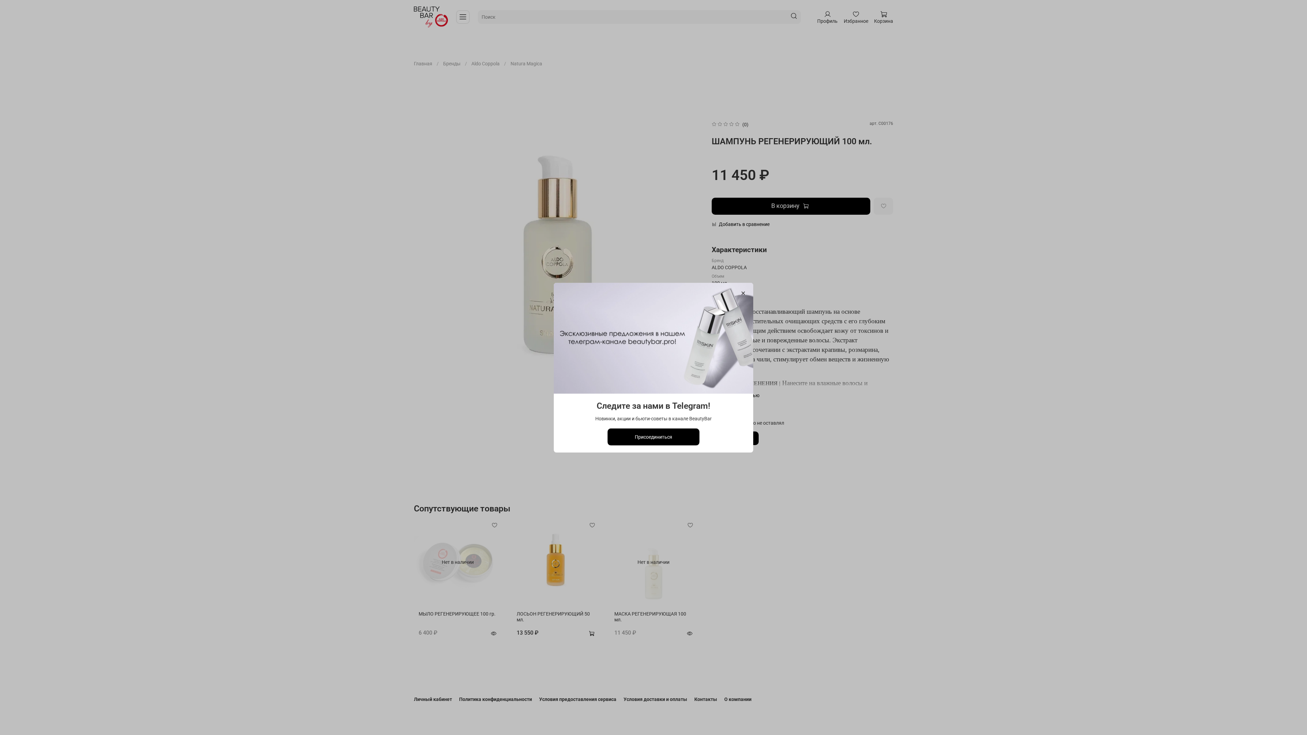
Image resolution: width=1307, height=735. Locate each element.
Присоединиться (653, 436)
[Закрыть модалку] (743, 293)
